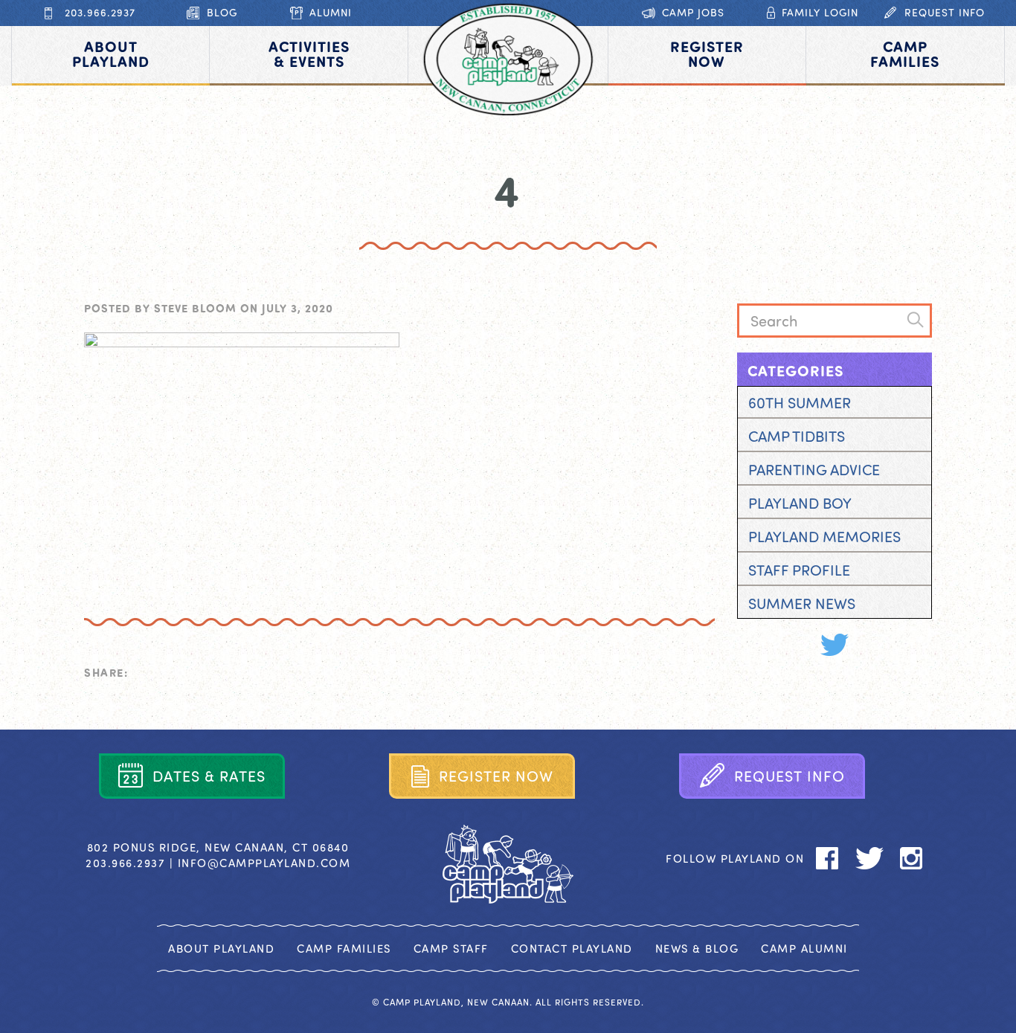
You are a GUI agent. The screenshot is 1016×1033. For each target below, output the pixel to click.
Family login (820, 12)
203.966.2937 (100, 12)
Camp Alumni (804, 948)
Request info (944, 12)
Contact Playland (572, 948)
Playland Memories (824, 536)
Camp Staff (451, 948)
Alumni (330, 12)
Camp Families (344, 948)
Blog (222, 12)
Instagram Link (875, 645)
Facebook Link (793, 645)
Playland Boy (800, 502)
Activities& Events (309, 53)
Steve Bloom (195, 307)
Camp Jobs (693, 12)
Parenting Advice (814, 469)
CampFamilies (904, 53)
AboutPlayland (110, 53)
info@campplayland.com (264, 862)
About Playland (221, 948)
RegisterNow (707, 53)
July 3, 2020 (297, 307)
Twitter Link (834, 645)
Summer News (801, 603)
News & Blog (697, 948)
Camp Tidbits (796, 435)
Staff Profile (799, 569)
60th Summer (799, 402)
